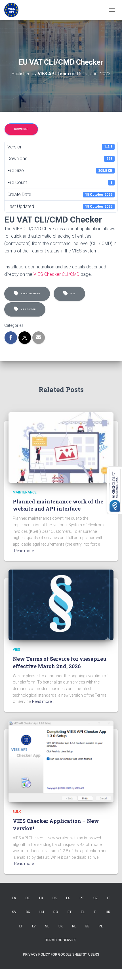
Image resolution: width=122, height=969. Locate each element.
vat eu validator (30, 293)
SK (60, 926)
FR (41, 898)
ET (69, 912)
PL (101, 926)
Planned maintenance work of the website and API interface (58, 505)
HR (108, 912)
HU (41, 912)
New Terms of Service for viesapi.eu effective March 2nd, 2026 (59, 662)
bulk (17, 812)
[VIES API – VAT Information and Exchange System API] (13, 10)
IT (108, 898)
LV (34, 926)
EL (83, 912)
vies (72, 293)
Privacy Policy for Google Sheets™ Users (61, 954)
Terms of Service (61, 940)
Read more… (25, 550)
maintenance (25, 492)
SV (14, 912)
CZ (95, 898)
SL (47, 926)
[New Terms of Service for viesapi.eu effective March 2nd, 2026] (61, 604)
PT (82, 898)
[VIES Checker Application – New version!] (61, 761)
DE (28, 898)
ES (68, 898)
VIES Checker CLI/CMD (56, 274)
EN (14, 898)
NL (74, 926)
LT (21, 926)
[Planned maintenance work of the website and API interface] (61, 447)
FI (95, 912)
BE (87, 926)
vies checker (28, 309)
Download (21, 129)
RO (55, 912)
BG (28, 912)
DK (54, 898)
